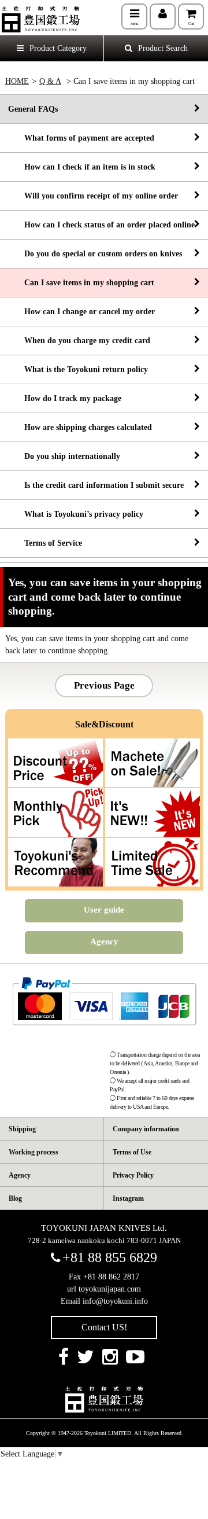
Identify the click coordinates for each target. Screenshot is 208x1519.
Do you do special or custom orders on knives (95, 253)
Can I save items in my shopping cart (81, 282)
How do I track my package (64, 398)
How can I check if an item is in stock (81, 167)
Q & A (50, 81)
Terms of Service (45, 543)
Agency (104, 941)
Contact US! (104, 1327)
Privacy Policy (133, 1175)
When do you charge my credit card (79, 340)
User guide (104, 909)
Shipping (22, 1129)
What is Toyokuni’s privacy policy (75, 514)
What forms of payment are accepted (81, 138)
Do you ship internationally (64, 456)
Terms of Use (132, 1152)
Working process (33, 1152)
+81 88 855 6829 (109, 1257)
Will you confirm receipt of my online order (93, 196)
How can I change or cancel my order (81, 311)
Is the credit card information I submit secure (96, 485)
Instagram (128, 1198)
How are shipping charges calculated (80, 427)
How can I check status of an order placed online (101, 224)
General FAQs (33, 109)
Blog (15, 1198)
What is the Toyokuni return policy (78, 369)
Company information (146, 1129)
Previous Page (104, 685)
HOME (17, 81)
